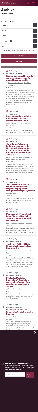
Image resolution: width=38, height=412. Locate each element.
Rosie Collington (12, 289)
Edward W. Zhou (12, 157)
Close (4, 3)
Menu (33, 3)
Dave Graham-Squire (26, 223)
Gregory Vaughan (27, 123)
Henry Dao (19, 123)
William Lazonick (11, 85)
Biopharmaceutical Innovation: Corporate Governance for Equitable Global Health (20, 78)
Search (28, 3)
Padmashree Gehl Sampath (15, 83)
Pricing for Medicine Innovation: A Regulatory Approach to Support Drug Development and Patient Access (18, 282)
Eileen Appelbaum (22, 250)
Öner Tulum (27, 83)
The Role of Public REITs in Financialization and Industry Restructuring (19, 246)
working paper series (29, 50)
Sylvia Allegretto (12, 223)
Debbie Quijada (10, 159)
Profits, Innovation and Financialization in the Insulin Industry (19, 312)
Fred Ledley (12, 125)
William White (12, 193)
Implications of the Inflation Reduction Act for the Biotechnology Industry (18, 118)
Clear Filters (19, 55)
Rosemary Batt (12, 250)
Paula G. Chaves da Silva (25, 157)
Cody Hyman (11, 123)
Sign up (29, 375)
